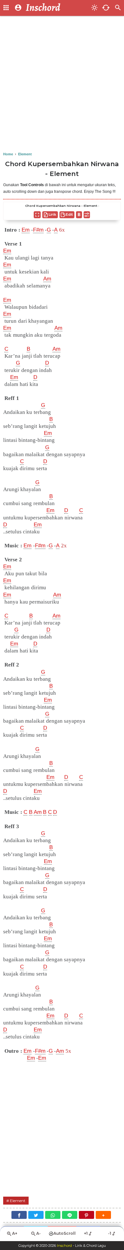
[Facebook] (19, 1215)
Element (17, 1200)
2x (64, 546)
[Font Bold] (79, 214)
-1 (109, 1233)
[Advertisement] (62, 84)
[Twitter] (36, 1215)
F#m (38, 230)
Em (26, 230)
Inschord (64, 1245)
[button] (103, 1215)
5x (68, 1051)
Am (47, 279)
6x (62, 230)
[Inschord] (56, 8)
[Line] (69, 1215)
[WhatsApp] (52, 1215)
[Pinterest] (86, 1215)
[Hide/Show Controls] (87, 214)
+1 (86, 1233)
